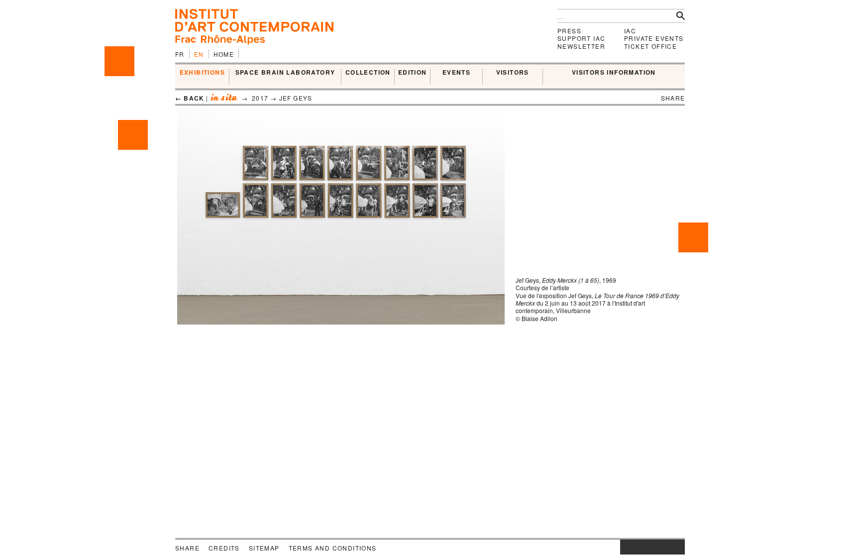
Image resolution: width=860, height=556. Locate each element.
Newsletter (581, 46)
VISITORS (512, 73)
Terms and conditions (333, 548)
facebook (635, 547)
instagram (625, 547)
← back (189, 98)
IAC (630, 30)
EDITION (412, 73)
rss (677, 547)
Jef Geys (296, 98)
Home (224, 54)
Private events (654, 38)
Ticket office (650, 46)
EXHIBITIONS (202, 73)
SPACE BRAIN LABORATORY (285, 73)
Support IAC (581, 38)
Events (456, 73)
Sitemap (264, 548)
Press (569, 30)
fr (180, 54)
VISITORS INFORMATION (614, 73)
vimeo (662, 547)
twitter (647, 547)
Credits (224, 548)
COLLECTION (368, 73)
